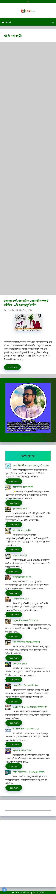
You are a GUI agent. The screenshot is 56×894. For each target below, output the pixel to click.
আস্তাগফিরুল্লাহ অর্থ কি (22, 530)
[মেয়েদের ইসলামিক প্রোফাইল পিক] (8, 687)
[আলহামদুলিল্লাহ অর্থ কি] (8, 578)
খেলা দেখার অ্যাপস (20, 663)
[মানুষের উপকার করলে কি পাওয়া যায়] (8, 622)
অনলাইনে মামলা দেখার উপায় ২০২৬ (26, 728)
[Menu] (28, 1)
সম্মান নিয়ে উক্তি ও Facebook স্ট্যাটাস (28, 771)
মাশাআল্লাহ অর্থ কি (20, 555)
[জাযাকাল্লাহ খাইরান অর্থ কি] (8, 488)
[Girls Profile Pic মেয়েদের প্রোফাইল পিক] (8, 708)
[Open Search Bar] (52, 22)
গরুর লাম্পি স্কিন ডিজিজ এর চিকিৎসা (26, 641)
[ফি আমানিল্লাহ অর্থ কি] (8, 600)
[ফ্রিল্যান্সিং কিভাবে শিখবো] (8, 751)
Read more (12, 367)
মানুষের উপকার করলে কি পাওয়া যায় (25, 620)
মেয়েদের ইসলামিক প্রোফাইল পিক (25, 685)
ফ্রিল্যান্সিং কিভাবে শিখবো (22, 750)
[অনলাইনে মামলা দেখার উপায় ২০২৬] (8, 730)
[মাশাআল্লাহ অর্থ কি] (8, 557)
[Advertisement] (28, 170)
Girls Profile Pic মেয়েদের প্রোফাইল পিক (30, 706)
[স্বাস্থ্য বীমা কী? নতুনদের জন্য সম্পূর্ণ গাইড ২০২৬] (8, 466)
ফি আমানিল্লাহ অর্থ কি (21, 598)
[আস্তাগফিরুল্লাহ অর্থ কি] (8, 531)
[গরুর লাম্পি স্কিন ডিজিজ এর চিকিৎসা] (8, 643)
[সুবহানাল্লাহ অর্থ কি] (8, 510)
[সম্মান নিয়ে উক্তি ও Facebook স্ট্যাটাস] (8, 773)
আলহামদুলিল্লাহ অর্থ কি (22, 576)
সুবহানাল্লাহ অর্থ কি (20, 508)
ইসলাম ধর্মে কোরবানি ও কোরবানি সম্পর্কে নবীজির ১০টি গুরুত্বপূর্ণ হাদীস (26, 302)
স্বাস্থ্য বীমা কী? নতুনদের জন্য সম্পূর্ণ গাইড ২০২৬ (31, 465)
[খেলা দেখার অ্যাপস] (8, 665)
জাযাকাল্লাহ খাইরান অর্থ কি (23, 486)
